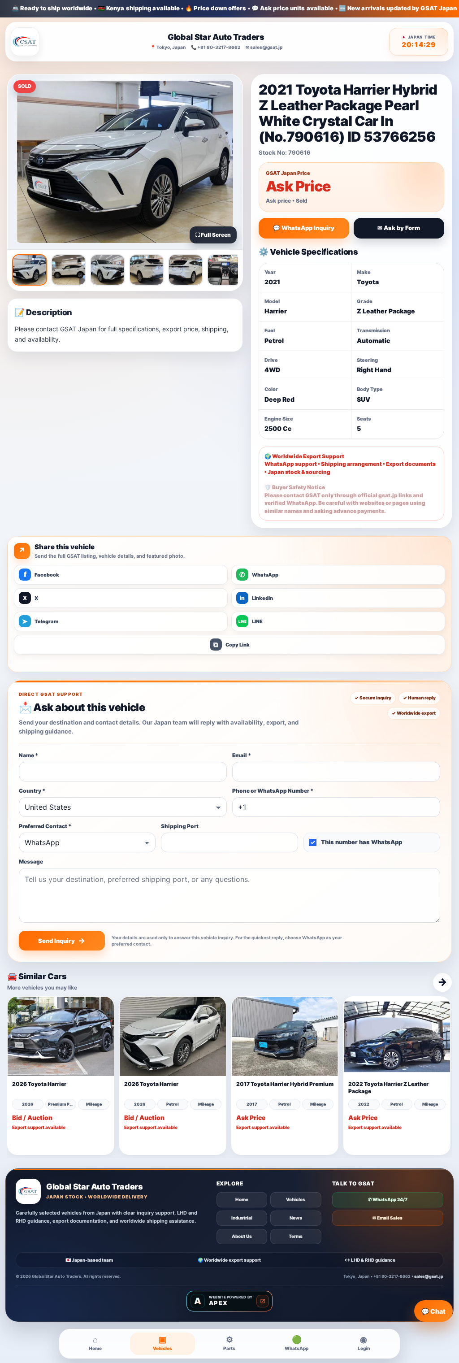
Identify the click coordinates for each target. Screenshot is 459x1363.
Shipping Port (180, 826)
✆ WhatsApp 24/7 (387, 1199)
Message (31, 861)
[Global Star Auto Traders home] (25, 41)
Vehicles (295, 1199)
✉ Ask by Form (398, 227)
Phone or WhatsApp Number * (272, 790)
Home (241, 1199)
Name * (28, 755)
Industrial (241, 1217)
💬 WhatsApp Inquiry (303, 227)
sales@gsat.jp (428, 1276)
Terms (296, 1236)
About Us (242, 1236)
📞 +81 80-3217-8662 (215, 47)
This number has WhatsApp (361, 842)
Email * (241, 755)
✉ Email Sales (387, 1217)
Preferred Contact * (45, 826)
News (296, 1217)
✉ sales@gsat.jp (264, 47)
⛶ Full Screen (213, 234)
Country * (32, 790)
